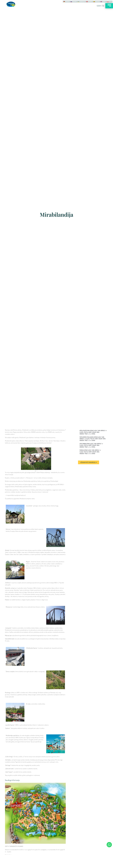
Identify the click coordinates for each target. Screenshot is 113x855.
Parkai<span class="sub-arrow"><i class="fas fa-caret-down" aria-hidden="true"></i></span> (90, 451)
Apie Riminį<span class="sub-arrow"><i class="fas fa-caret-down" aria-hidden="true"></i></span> (91, 445)
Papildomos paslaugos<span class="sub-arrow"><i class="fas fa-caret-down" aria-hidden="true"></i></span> (93, 438)
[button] (50, 449)
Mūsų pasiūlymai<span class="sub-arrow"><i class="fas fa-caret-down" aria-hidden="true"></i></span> (93, 432)
